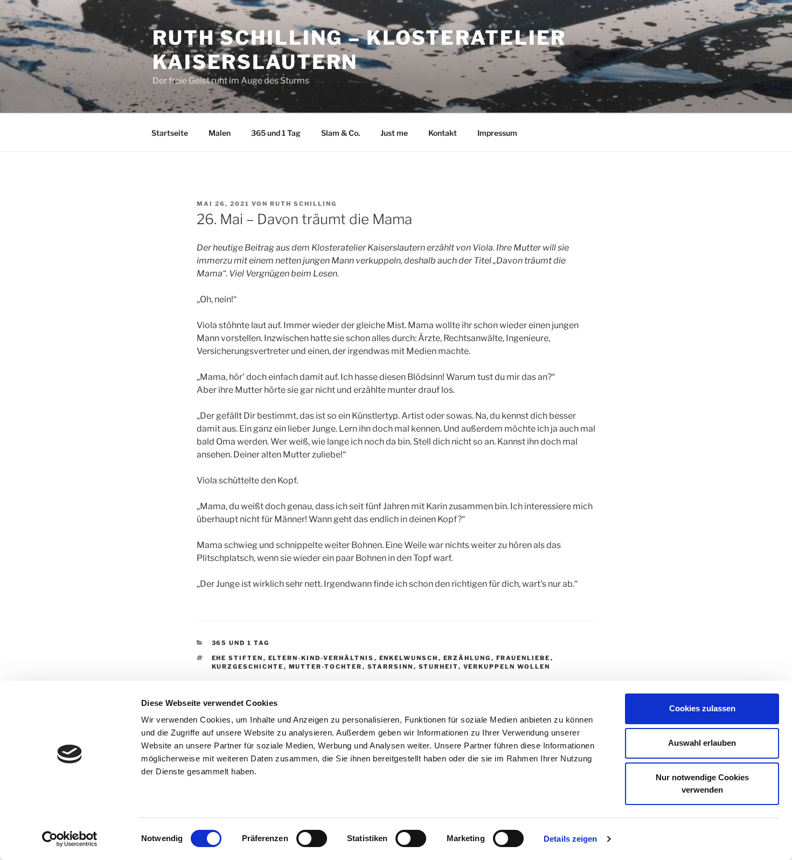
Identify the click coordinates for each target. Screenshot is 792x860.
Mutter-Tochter (326, 666)
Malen (220, 132)
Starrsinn (390, 666)
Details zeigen (570, 838)
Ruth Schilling (303, 203)
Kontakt (442, 132)
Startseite (169, 132)
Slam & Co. (340, 132)
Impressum (497, 132)
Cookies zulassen (702, 708)
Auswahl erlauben (702, 742)
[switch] (311, 838)
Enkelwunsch (409, 658)
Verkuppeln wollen (507, 666)
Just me (394, 132)
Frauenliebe (523, 658)
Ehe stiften (237, 658)
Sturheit (438, 666)
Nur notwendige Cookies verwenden (702, 783)
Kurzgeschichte (248, 666)
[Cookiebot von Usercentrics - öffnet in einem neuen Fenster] (70, 839)
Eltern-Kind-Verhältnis (321, 658)
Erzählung (467, 658)
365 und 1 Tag (276, 132)
